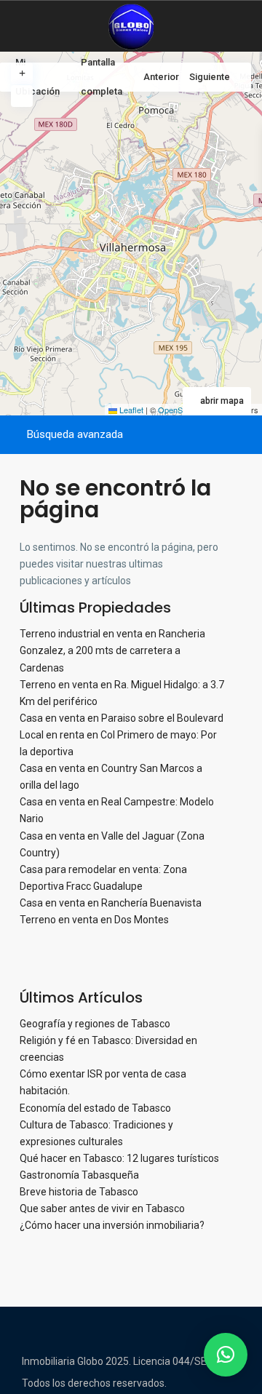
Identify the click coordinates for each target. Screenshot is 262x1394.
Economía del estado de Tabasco (95, 1108)
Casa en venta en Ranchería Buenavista (111, 903)
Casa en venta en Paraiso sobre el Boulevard (121, 718)
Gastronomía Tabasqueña (79, 1175)
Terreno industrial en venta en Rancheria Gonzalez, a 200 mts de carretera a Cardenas (112, 650)
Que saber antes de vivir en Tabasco (102, 1208)
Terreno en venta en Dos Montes (94, 919)
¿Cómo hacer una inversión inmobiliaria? (112, 1225)
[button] (225, 1355)
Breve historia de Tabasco (79, 1192)
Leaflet (130, 409)
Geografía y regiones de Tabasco (95, 1023)
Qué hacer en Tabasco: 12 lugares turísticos (119, 1158)
